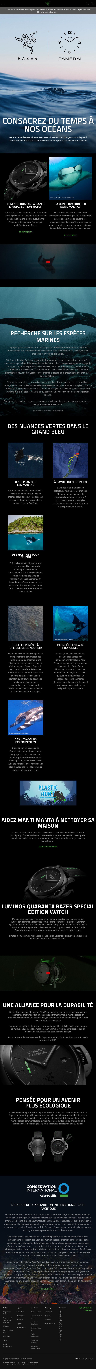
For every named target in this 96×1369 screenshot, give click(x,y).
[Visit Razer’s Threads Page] (60, 1319)
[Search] (87, 3)
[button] (2, 3)
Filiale (5, 1340)
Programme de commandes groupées (7, 1320)
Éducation (6, 1326)
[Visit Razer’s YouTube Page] (60, 1327)
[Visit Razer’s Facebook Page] (60, 1312)
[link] (47, 3)
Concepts (20, 1320)
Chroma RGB (21, 1316)
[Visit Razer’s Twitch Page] (60, 1335)
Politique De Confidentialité (29, 1363)
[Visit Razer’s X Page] (60, 1323)
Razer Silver (6, 1336)
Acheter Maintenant (50, 12)
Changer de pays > (88, 1359)
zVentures (48, 1320)
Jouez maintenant (48, 846)
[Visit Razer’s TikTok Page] (60, 1331)
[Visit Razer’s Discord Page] (60, 1339)
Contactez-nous (50, 1324)
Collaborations (21, 1328)
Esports (19, 1324)
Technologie (20, 1312)
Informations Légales (9, 1363)
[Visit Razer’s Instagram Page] (60, 1315)
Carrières (47, 1316)
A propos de (48, 1312)
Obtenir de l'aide (36, 1312)
